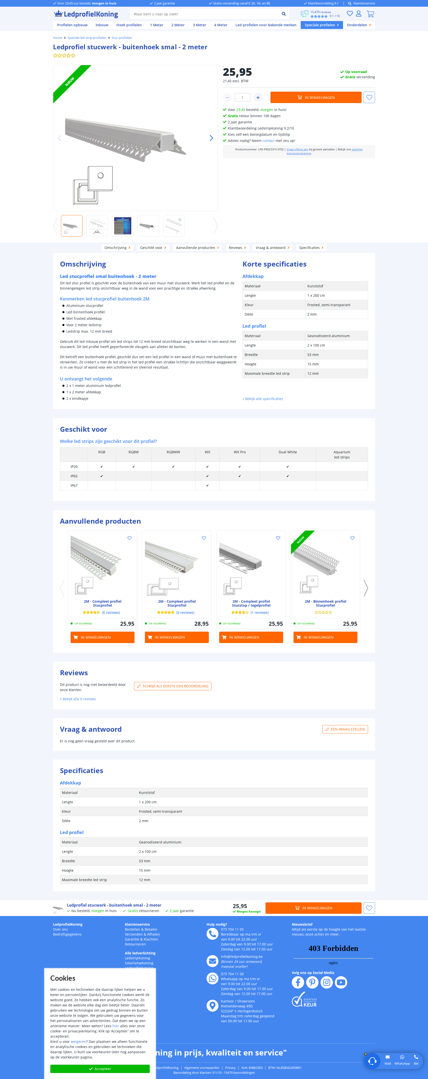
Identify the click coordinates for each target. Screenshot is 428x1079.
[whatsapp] (212, 978)
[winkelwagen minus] (227, 97)
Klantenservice (364, 3)
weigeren (78, 1041)
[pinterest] (312, 982)
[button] (209, 138)
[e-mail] (212, 961)
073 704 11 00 (232, 973)
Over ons (60, 929)
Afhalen (153, 934)
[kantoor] (212, 1006)
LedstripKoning (137, 958)
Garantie (132, 939)
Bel (416, 1063)
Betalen (151, 929)
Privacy (230, 1067)
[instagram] (327, 982)
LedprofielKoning (67, 924)
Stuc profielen (121, 37)
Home (57, 37)
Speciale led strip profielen (87, 37)
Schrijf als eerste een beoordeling (175, 686)
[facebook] (298, 982)
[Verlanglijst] (350, 13)
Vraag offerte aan (297, 149)
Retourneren (135, 944)
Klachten (151, 939)
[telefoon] (212, 934)
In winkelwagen (320, 97)
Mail (388, 1063)
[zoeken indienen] (284, 14)
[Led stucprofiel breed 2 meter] (177, 565)
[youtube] (341, 982)
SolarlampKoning (139, 963)
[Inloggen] (359, 13)
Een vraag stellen (348, 729)
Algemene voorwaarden (201, 1067)
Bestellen (132, 929)
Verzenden (134, 934)
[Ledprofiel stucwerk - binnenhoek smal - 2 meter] (325, 565)
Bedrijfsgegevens (67, 934)
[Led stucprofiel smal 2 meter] (102, 565)
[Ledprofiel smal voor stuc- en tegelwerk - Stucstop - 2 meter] (251, 565)
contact (269, 140)
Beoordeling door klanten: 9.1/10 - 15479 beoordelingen (214, 1072)
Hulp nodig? (217, 924)
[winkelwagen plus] (258, 97)
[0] (370, 14)
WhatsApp (402, 1063)
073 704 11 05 (232, 929)
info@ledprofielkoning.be (242, 956)
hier (115, 1026)
